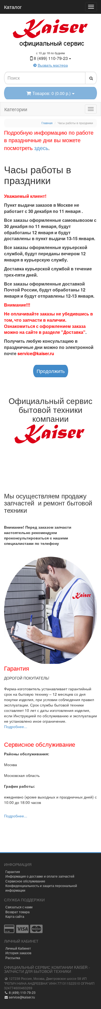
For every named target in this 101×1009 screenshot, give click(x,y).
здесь (41, 148)
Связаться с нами (19, 907)
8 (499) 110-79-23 (22, 992)
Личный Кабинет (18, 948)
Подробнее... (15, 726)
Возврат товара (17, 911)
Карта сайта (14, 916)
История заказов (18, 952)
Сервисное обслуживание (25, 881)
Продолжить (51, 370)
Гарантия (12, 871)
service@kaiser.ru (21, 997)
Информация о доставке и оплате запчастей (39, 876)
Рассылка (12, 957)
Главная (47, 123)
